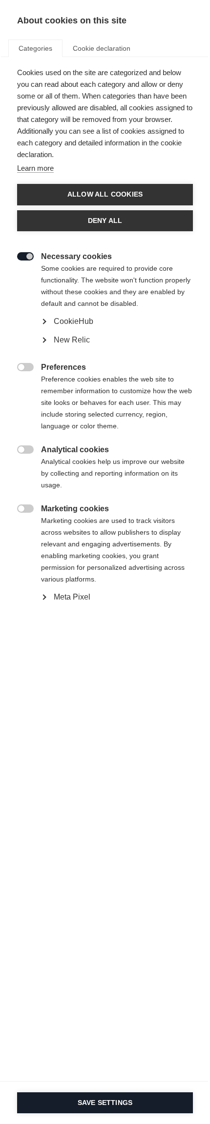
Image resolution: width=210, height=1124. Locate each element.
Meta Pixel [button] (72, 597)
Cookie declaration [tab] (101, 48)
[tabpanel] (105, 357)
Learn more (35, 168)
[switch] (20, 255)
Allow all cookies (105, 194)
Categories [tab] (35, 48)
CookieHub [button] (73, 321)
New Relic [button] (72, 340)
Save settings (105, 1102)
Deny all (105, 220)
